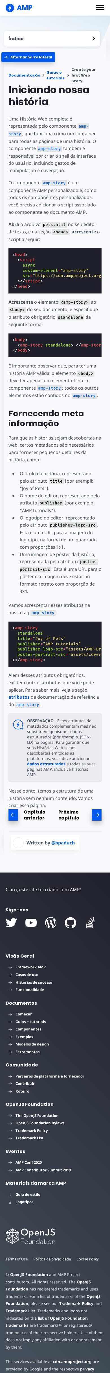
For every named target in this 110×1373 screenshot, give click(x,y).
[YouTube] (31, 922)
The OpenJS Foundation (37, 1115)
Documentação (24, 75)
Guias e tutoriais (56, 75)
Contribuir (25, 1083)
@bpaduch (63, 843)
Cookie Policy (87, 1259)
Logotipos (24, 1201)
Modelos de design (32, 1044)
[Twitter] (11, 922)
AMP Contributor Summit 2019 (43, 1170)
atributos (19, 697)
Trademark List (29, 1137)
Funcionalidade (30, 989)
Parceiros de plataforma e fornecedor (50, 1076)
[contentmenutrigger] (52, 38)
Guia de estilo (28, 1194)
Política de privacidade (52, 1259)
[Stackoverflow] (90, 922)
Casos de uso (27, 974)
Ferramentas (27, 1051)
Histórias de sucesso (34, 982)
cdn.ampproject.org (72, 1361)
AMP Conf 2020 (29, 1162)
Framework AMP (31, 966)
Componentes (28, 1029)
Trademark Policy (32, 1130)
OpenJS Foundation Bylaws (40, 1122)
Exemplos (24, 1036)
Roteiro (22, 1091)
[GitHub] (70, 922)
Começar (24, 1014)
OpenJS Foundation (29, 1274)
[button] (100, 7)
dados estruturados (46, 763)
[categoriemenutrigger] (28, 57)
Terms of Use (17, 1259)
